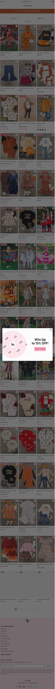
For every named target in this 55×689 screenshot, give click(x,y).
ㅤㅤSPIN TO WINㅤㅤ (40, 349)
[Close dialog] (50, 330)
